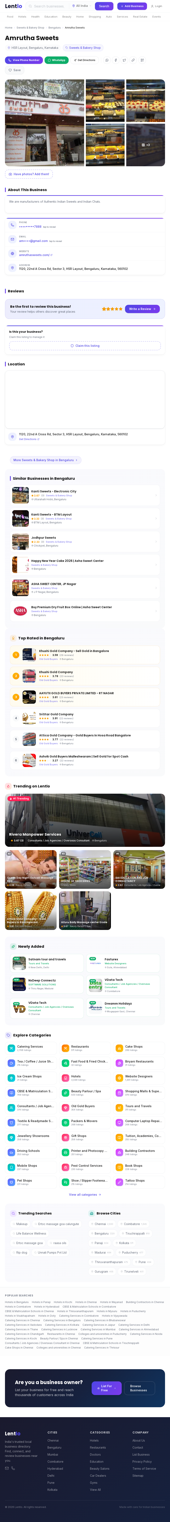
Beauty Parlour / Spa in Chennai (59, 1338)
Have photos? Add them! (31, 174)
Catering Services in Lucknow (59, 1329)
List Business (141, 1454)
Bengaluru (55, 27)
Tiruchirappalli (137, 1233)
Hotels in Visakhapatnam (20, 1315)
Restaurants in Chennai (61, 1333)
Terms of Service (144, 1468)
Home (80, 16)
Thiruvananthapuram (111, 1262)
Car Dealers (98, 1475)
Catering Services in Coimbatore (79, 1315)
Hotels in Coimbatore (18, 1306)
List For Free (106, 1388)
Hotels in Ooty (47, 1315)
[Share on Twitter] (124, 60)
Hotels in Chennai (86, 1302)
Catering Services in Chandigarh (24, 1333)
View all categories (83, 1194)
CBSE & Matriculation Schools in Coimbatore (89, 1306)
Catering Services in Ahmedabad (139, 1329)
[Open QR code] (142, 60)
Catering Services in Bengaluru (62, 1320)
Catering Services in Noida (146, 1333)
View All (95, 1489)
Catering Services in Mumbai (98, 1329)
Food (10, 16)
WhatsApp (58, 60)
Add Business (134, 6)
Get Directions (86, 60)
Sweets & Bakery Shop (30, 27)
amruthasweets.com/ (34, 255)
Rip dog (21, 1252)
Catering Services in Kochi (21, 1338)
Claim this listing (87, 345)
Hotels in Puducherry (133, 1311)
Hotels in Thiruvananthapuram (75, 1311)
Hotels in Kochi (63, 1302)
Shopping (95, 16)
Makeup (22, 1224)
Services (122, 16)
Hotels (22, 16)
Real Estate (140, 16)
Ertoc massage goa (29, 1243)
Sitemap (137, 1475)
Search (104, 6)
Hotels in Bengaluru (17, 1302)
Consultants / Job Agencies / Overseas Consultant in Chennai (42, 1343)
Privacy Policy (142, 1461)
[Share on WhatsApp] (107, 60)
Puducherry (132, 1252)
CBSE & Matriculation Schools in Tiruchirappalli (111, 1343)
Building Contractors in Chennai (145, 1302)
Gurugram (104, 1271)
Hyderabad (55, 1468)
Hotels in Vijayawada (114, 1315)
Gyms (93, 1482)
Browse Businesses (138, 1388)
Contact (137, 1447)
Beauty (66, 16)
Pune (145, 1262)
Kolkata (126, 1243)
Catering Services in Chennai (22, 1320)
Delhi (50, 1475)
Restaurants (98, 1447)
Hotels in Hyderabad (46, 1306)
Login (158, 6)
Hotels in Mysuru (107, 1311)
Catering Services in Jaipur (99, 1324)
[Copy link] (133, 60)
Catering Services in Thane (21, 1329)
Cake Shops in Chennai (19, 1347)
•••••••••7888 (37, 226)
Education (51, 16)
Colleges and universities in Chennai (58, 1347)
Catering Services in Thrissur (101, 1347)
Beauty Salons (99, 1468)
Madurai (103, 1252)
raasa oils (59, 1243)
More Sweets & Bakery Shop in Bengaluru (43, 460)
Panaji (101, 1243)
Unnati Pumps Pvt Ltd (52, 1252)
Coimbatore (135, 1224)
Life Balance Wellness (31, 1233)
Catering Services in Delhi (134, 1324)
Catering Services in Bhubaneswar (105, 1320)
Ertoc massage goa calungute (58, 1224)
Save (17, 70)
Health (35, 16)
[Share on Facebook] (115, 60)
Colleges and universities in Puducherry (102, 1333)
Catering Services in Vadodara (23, 1324)
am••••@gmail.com (40, 241)
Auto (109, 16)
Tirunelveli (133, 1271)
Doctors (95, 1454)
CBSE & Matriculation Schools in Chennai (29, 1311)
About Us (138, 1440)
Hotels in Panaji (41, 1302)
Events (156, 16)
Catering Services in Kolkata (62, 1324)
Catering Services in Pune (97, 1338)
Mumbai (52, 1454)
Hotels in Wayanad (111, 1302)
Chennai (104, 1224)
